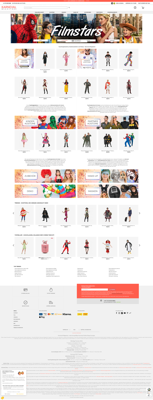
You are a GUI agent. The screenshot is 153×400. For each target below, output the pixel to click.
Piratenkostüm (146, 363)
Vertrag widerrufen (86, 329)
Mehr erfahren (7, 393)
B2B (14, 323)
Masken (64, 12)
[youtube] (125, 313)
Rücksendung (17, 319)
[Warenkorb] (146, 7)
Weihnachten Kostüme (82, 271)
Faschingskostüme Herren (114, 268)
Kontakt (16, 312)
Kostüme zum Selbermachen (125, 367)
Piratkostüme (112, 270)
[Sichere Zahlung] (25, 289)
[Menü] (151, 388)
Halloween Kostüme (50, 274)
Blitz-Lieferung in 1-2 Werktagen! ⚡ (77, 0)
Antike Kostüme (112, 273)
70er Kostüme (18, 276)
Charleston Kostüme (50, 273)
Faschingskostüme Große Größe (21, 268)
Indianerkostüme (49, 271)
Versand (16, 317)
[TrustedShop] (113, 3)
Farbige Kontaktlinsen (63, 382)
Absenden (113, 289)
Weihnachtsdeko (51, 370)
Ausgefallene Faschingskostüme (53, 276)
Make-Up (75, 12)
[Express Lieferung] (51, 302)
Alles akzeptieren (20, 393)
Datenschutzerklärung (117, 293)
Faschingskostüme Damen (20, 270)
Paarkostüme (80, 268)
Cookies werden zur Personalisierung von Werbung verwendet (13, 389)
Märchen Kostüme (112, 271)
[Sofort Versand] (51, 289)
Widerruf (16, 321)
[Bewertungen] (25, 302)
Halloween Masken (100, 376)
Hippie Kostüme (18, 273)
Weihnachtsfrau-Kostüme (90, 370)
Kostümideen (98, 393)
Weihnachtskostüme (65, 370)
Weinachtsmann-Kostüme (77, 370)
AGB (74, 329)
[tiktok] (122, 313)
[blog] (130, 313)
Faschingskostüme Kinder (51, 270)
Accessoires (87, 12)
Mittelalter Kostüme (81, 274)
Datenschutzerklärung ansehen (7, 383)
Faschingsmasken (108, 376)
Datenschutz (17, 325)
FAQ (14, 315)
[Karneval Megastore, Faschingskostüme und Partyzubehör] (12, 7)
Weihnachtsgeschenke (105, 370)
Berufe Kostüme (18, 271)
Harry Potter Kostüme (82, 276)
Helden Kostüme (80, 273)
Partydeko (99, 12)
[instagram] (119, 313)
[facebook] (117, 313)
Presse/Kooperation (18, 327)
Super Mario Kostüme (113, 274)
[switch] (149, 395)
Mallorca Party (39, 12)
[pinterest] (128, 313)
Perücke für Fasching (113, 276)
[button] (2, 398)
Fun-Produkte (77, 393)
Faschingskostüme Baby (51, 268)
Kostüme (51, 12)
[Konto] (135, 8)
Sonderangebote (112, 12)
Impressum (65, 329)
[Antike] (77, 31)
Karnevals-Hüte (88, 367)
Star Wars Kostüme (19, 274)
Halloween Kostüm (137, 364)
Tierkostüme (80, 270)
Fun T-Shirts (139, 392)
